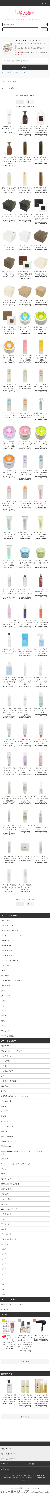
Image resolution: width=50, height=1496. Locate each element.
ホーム (4, 81)
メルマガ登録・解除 (39, 1477)
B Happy (4, 1309)
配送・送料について (29, 1475)
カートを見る (30, 1464)
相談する (25, 67)
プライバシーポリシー (26, 1477)
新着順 (32, 95)
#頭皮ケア (18, 72)
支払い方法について (16, 1475)
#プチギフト (27, 72)
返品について (40, 1475)
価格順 (26, 95)
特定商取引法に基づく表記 (11, 1477)
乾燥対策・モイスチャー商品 (12, 1304)
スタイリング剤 (12, 81)
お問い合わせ (5, 1469)
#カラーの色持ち (7, 72)
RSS (22, 1480)
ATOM (27, 1480)
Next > (29, 102)
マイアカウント (6, 1464)
